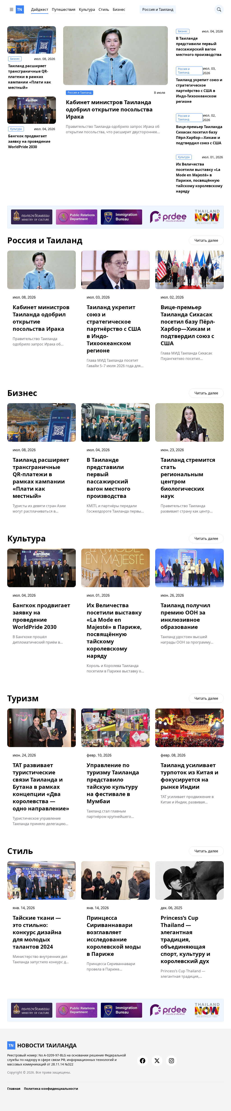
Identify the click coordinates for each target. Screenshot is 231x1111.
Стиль (104, 9)
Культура (87, 9)
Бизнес (119, 9)
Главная (13, 1088)
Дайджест (39, 9)
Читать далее (206, 240)
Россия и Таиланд (157, 9)
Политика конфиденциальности (51, 1088)
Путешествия (63, 9)
